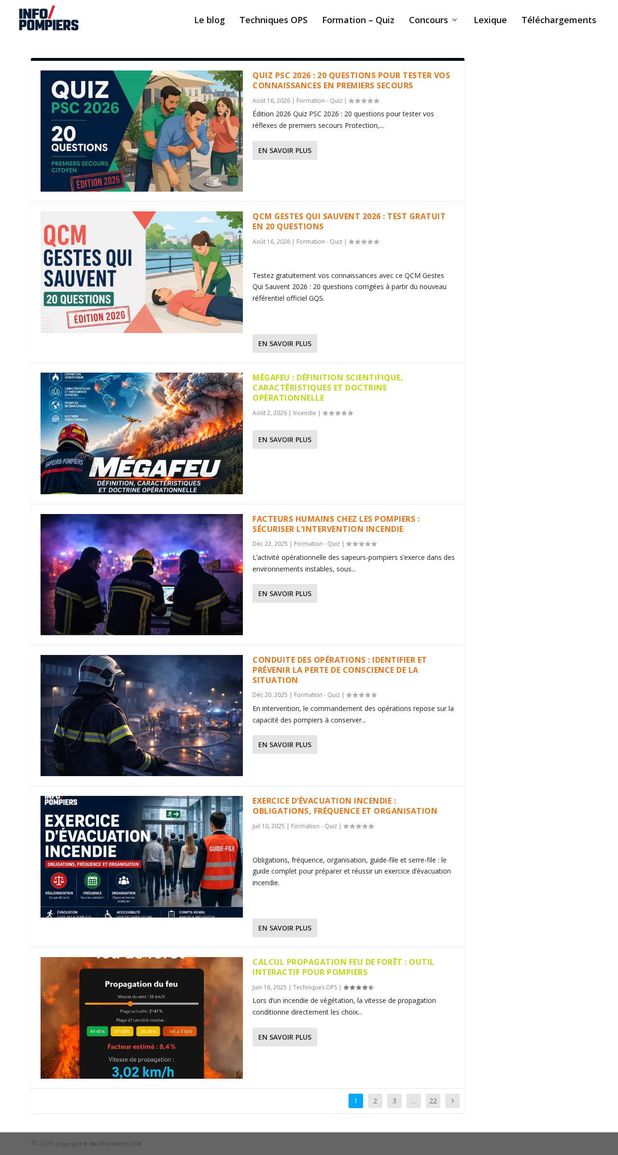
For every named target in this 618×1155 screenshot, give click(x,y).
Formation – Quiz (358, 21)
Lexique (490, 21)
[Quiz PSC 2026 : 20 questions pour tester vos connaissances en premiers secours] (142, 131)
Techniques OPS (273, 21)
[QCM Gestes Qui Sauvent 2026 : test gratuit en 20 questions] (142, 272)
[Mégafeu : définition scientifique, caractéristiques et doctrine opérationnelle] (142, 433)
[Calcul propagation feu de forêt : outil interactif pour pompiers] (142, 1017)
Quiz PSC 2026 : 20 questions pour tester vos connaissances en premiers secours (351, 80)
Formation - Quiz (319, 101)
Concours (428, 21)
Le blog (209, 21)
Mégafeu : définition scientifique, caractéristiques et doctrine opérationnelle (328, 387)
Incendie (304, 413)
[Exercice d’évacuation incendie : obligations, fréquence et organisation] (142, 856)
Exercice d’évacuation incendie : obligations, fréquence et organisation (345, 805)
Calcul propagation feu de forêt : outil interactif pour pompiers (344, 967)
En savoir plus (284, 150)
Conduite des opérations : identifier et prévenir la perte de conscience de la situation (340, 669)
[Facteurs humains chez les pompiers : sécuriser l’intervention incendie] (142, 574)
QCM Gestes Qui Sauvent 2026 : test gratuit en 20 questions (349, 221)
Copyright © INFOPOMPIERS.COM (98, 1144)
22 (433, 1100)
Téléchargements (558, 21)
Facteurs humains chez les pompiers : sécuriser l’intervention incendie (336, 524)
